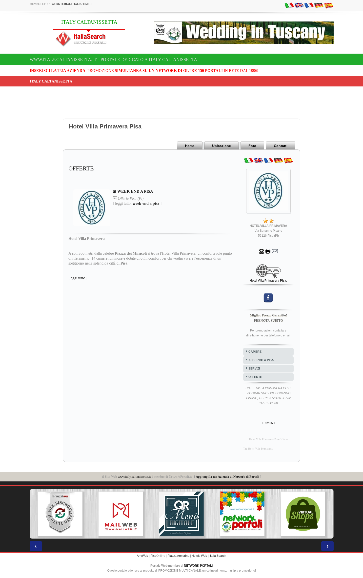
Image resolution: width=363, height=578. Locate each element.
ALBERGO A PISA (261, 360)
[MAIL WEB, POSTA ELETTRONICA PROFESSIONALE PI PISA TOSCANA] (121, 514)
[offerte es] (329, 5)
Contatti (280, 146)
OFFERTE (255, 377)
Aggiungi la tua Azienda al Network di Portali (227, 476)
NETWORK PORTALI (198, 565)
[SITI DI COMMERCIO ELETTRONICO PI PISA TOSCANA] (303, 514)
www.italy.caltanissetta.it (134, 476)
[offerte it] (289, 5)
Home (190, 146)
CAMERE (255, 351)
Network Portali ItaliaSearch (69, 3)
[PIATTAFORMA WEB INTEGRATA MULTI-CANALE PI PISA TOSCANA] (60, 514)
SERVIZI (254, 368)
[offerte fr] (309, 5)
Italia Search (217, 555)
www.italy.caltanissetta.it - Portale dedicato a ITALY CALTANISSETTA (113, 59)
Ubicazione (221, 146)
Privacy (268, 423)
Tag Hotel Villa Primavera (258, 448)
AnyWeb (142, 555)
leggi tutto (77, 278)
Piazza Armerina (178, 555)
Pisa (153, 555)
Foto (252, 146)
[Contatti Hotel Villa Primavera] (268, 251)
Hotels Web (199, 555)
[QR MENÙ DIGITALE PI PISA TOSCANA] (181, 514)
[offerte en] (299, 5)
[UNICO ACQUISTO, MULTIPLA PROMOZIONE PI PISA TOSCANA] (242, 514)
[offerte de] (319, 5)
